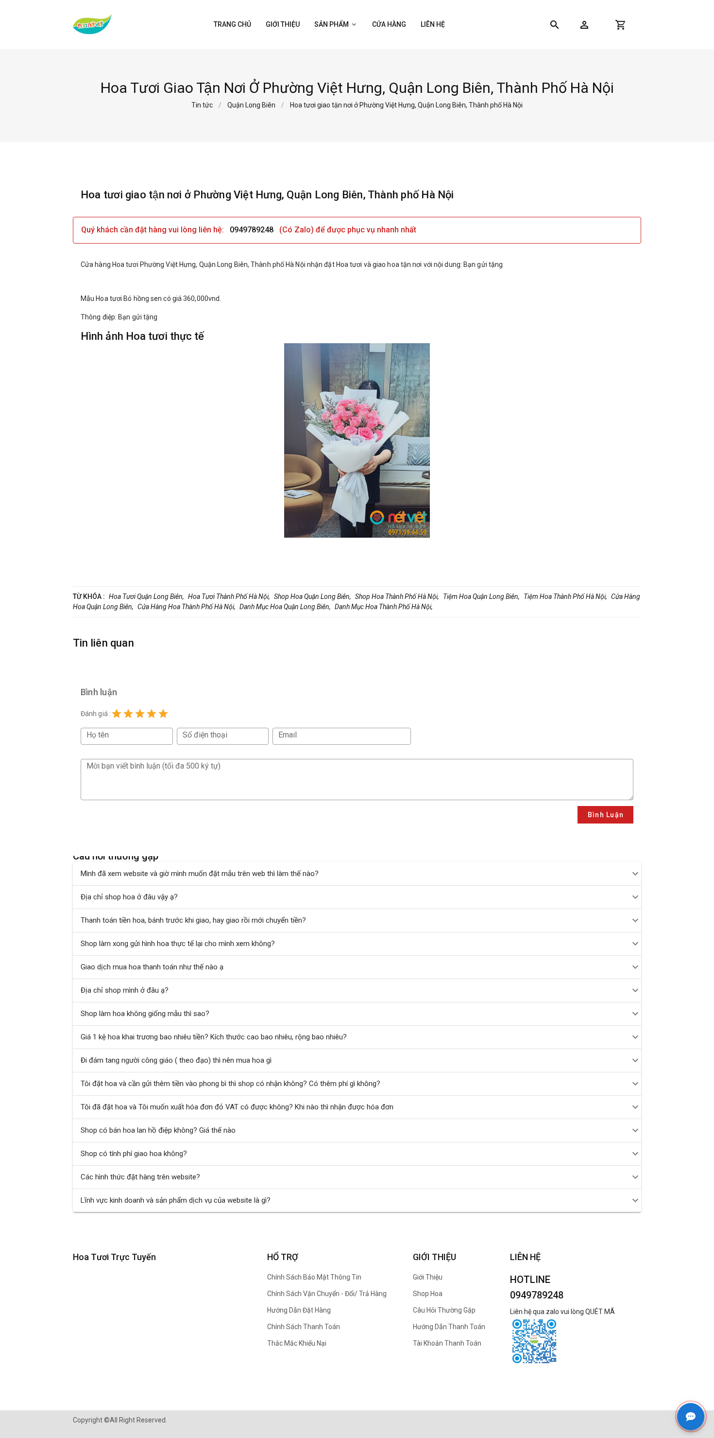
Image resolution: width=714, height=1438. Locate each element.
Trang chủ (232, 24)
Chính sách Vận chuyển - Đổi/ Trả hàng (327, 1293)
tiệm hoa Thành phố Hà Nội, (565, 596)
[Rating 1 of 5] (116, 713)
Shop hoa (427, 1293)
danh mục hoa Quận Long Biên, (285, 607)
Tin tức (202, 105)
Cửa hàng (389, 24)
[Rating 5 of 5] (163, 713)
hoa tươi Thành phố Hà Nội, (229, 596)
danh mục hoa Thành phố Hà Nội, (384, 607)
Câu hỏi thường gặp (444, 1310)
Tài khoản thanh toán (447, 1343)
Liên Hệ (433, 24)
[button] (584, 25)
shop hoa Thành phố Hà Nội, (397, 596)
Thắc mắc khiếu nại (296, 1343)
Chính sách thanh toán (303, 1326)
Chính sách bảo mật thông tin (314, 1277)
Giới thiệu (283, 24)
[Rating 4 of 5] (151, 713)
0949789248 (252, 229)
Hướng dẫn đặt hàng (299, 1310)
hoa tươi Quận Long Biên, (146, 596)
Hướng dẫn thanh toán (449, 1326)
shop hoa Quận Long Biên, (312, 596)
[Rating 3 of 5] (140, 713)
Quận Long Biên (251, 105)
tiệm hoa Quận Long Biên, (481, 596)
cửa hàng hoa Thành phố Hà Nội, (186, 607)
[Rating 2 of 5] (128, 713)
